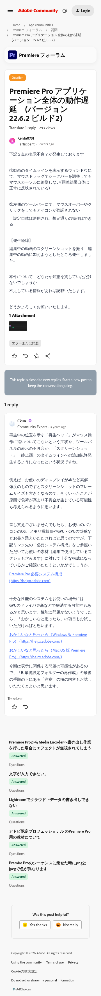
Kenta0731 (25, 138)
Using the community (26, 962)
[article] (50, 564)
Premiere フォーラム (27, 30)
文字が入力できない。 (28, 773)
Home (16, 25)
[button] (10, 12)
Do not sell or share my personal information (42, 980)
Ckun (21, 420)
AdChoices (23, 989)
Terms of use (55, 962)
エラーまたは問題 (25, 343)
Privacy (73, 962)
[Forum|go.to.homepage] (38, 11)
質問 (54, 30)
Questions (16, 764)
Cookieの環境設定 (24, 971)
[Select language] (64, 10)
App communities (41, 25)
